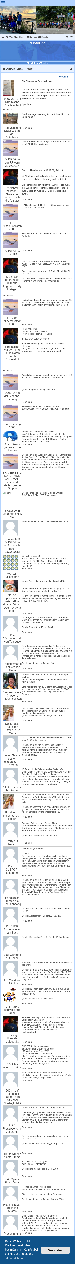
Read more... (9, 109)
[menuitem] (9, 37)
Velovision (34, 999)
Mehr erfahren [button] (14, 1258)
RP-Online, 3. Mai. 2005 (33, 495)
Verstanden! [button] (55, 1250)
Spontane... (27, 104)
